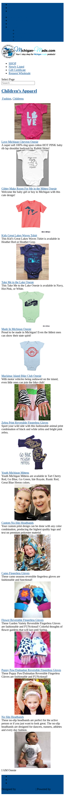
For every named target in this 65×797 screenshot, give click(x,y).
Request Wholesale (20, 73)
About (19, 30)
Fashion (6, 98)
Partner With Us (18, 17)
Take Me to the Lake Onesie (17, 282)
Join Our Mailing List (21, 20)
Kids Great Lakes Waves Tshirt (19, 235)
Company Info (17, 26)
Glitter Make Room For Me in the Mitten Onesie (29, 188)
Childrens (18, 98)
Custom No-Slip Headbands (17, 522)
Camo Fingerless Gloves (15, 573)
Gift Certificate (17, 69)
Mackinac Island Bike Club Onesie (21, 375)
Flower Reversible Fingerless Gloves (22, 620)
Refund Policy (24, 40)
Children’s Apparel (19, 91)
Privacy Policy (24, 36)
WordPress (7, 792)
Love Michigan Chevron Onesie (19, 141)
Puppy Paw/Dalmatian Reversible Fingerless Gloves (31, 670)
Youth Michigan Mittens (15, 472)
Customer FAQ (24, 33)
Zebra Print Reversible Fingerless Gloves (24, 422)
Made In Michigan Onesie (16, 329)
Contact (13, 23)
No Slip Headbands (12, 716)
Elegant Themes (26, 789)
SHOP (12, 63)
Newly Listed (16, 66)
